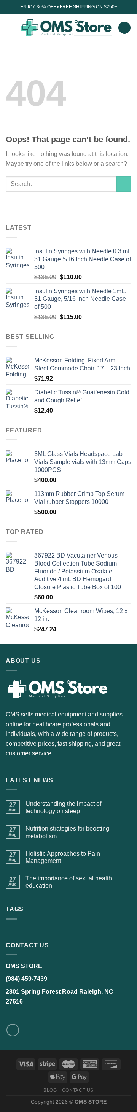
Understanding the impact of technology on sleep (63, 807)
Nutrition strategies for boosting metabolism (67, 832)
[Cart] (124, 28)
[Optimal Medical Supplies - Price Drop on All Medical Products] (66, 28)
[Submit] (123, 183)
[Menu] (10, 27)
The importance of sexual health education (68, 882)
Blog (50, 1090)
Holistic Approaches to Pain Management (62, 857)
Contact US (78, 1090)
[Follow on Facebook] (12, 1030)
